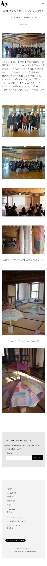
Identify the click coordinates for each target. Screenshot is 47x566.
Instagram (11, 509)
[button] (43, 4)
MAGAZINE (11, 493)
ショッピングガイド (13, 525)
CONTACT (11, 501)
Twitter (9, 512)
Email (9, 453)
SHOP (9, 505)
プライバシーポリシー (14, 517)
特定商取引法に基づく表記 (16, 521)
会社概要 (10, 528)
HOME (9, 489)
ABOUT (10, 497)
